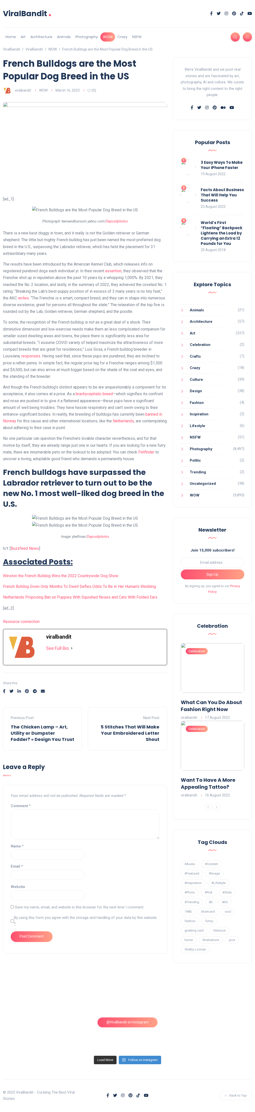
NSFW (137, 36)
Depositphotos (117, 221)
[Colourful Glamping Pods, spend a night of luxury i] (222, 998)
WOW (108, 36)
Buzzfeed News (25, 548)
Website (18, 887)
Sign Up (212, 574)
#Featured (192, 873)
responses (30, 356)
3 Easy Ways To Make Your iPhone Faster (222, 165)
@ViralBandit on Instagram (128, 1022)
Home (10, 36)
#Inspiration (193, 883)
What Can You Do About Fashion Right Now (211, 706)
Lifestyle (197, 426)
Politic (195, 460)
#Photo (190, 892)
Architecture (41, 36)
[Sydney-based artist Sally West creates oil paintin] (222, 1035)
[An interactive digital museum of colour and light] (95, 998)
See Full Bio (57, 648)
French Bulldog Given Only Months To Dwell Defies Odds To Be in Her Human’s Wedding (79, 586)
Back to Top (238, 1095)
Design (196, 391)
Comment (21, 806)
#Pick (209, 892)
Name (17, 846)
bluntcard (208, 911)
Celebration (200, 344)
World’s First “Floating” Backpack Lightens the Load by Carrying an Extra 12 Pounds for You (221, 233)
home (189, 940)
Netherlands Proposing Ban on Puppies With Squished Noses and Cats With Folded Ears (80, 597)
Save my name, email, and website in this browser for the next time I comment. (79, 907)
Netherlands (123, 421)
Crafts (195, 356)
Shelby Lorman (195, 949)
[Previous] (208, 807)
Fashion (197, 402)
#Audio (190, 864)
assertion (113, 271)
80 (210, 902)
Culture (196, 379)
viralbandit (23, 90)
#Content (211, 864)
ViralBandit (27, 13)
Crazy (123, 36)
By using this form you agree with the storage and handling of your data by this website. (85, 920)
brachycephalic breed (94, 393)
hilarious (219, 930)
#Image (214, 873)
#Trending (192, 902)
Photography (86, 36)
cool (228, 911)
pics (232, 940)
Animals (64, 36)
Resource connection (21, 621)
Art (23, 36)
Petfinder (146, 452)
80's (225, 902)
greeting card (194, 930)
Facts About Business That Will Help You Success (222, 195)
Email (17, 866)
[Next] (216, 807)
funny (209, 921)
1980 (188, 911)
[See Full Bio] (72, 648)
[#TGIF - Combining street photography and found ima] (95, 1035)
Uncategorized (203, 483)
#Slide (227, 892)
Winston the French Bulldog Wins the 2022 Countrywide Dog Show (60, 575)
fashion (190, 921)
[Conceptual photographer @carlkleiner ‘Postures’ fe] (159, 998)
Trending (198, 472)
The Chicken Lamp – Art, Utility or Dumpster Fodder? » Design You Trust (42, 733)
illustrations (210, 940)
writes (23, 298)
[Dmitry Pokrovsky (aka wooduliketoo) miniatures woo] (159, 1035)
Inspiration (199, 414)
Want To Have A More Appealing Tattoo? (208, 783)
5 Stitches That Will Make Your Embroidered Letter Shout (130, 733)
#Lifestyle (218, 883)
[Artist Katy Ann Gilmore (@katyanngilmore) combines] (32, 998)
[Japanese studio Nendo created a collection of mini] (32, 1035)
